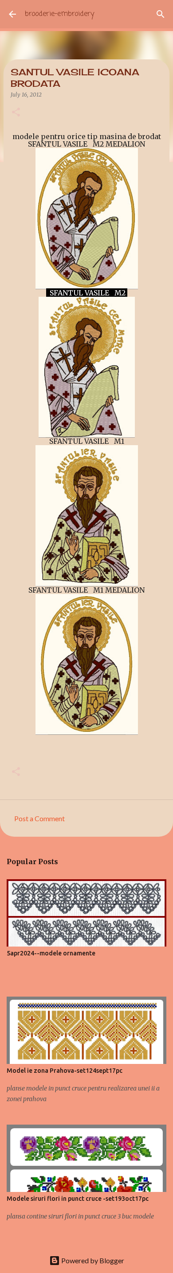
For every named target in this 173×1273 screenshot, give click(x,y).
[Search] (160, 14)
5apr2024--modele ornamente (51, 953)
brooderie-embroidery (59, 14)
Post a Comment (39, 818)
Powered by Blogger (92, 1260)
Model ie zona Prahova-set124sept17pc (64, 1070)
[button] (16, 113)
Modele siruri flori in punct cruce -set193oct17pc (78, 1198)
